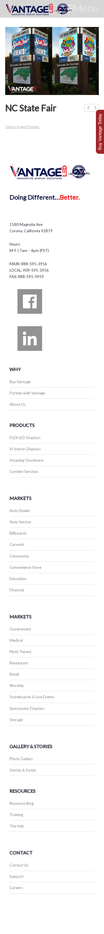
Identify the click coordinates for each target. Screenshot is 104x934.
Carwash (17, 544)
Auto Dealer (20, 510)
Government (20, 629)
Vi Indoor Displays (25, 449)
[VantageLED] (45, 8)
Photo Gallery (21, 758)
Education (18, 578)
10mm (10, 127)
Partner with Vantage (27, 393)
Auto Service (20, 522)
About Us (17, 404)
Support (16, 876)
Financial (17, 590)
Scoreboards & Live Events (32, 696)
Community (19, 556)
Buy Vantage (20, 381)
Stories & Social (23, 770)
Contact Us (19, 865)
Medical (16, 640)
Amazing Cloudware (26, 460)
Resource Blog (22, 803)
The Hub (17, 826)
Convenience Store (25, 567)
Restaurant (19, 663)
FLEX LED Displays (25, 437)
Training (16, 814)
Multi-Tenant (20, 651)
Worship (17, 685)
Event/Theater (28, 127)
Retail (14, 674)
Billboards (18, 533)
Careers (16, 887)
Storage (16, 719)
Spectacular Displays (27, 708)
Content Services (24, 471)
